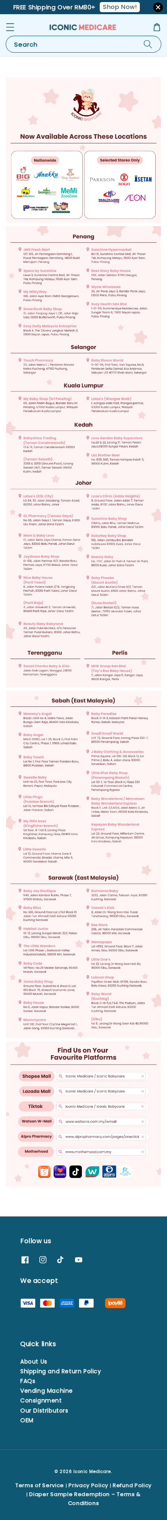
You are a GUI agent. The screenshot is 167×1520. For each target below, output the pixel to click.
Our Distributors (44, 1411)
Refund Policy (132, 1485)
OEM (27, 1420)
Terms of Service (39, 1485)
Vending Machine (46, 1391)
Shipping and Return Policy (60, 1371)
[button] (10, 27)
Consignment (41, 1400)
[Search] (148, 44)
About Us (33, 1361)
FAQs (27, 1381)
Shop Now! (120, 6)
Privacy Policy (88, 1485)
